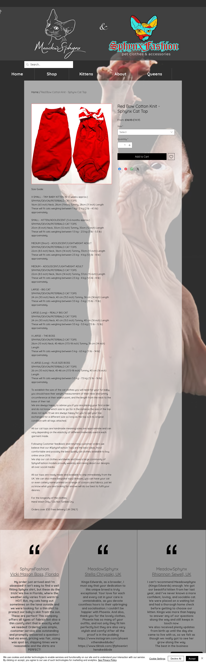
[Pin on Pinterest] (126, 169)
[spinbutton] (125, 145)
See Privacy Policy (107, 660)
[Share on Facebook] (120, 169)
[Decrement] (120, 145)
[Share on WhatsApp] (132, 169)
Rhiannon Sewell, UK (171, 574)
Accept (192, 658)
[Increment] (130, 145)
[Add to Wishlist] (171, 156)
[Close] (202, 658)
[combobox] (146, 132)
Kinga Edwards (91, 582)
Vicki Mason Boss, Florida (34, 574)
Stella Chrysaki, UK (103, 574)
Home (34, 92)
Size (120, 126)
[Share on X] (138, 169)
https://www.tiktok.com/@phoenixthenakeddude (103, 647)
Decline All (176, 658)
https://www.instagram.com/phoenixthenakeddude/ (103, 640)
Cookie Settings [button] (157, 658)
